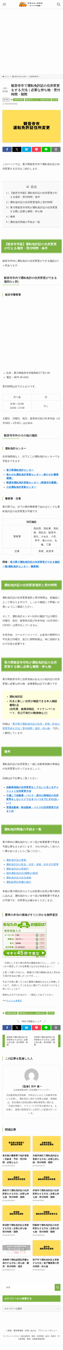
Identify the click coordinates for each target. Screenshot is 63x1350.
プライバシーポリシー (47, 1330)
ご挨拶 (9, 1330)
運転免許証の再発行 (17, 868)
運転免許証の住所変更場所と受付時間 (31, 202)
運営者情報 (18, 1330)
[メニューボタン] (4, 4)
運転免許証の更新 (16, 860)
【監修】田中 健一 (31, 1086)
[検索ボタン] (58, 4)
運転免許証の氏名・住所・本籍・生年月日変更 (32, 864)
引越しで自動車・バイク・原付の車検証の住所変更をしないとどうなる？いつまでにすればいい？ (32, 799)
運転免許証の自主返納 (18, 877)
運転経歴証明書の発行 (18, 882)
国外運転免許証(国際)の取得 (22, 873)
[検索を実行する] (58, 1287)
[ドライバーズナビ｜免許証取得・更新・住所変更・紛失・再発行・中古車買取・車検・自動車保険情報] (31, 4)
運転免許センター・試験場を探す (38, 99)
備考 (12, 216)
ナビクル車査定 (14, 1000)
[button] (7, 149)
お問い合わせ (30, 1330)
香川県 (54, 99)
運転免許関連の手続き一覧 (25, 222)
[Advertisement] (31, 41)
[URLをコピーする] (56, 149)
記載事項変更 (18, 99)
